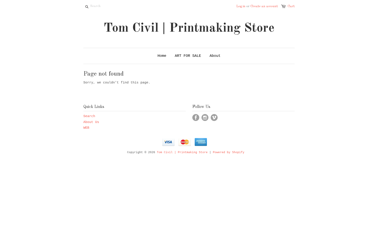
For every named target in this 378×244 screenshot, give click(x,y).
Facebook (195, 117)
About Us (91, 122)
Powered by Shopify (228, 152)
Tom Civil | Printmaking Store (189, 28)
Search (89, 116)
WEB (86, 128)
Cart (291, 6)
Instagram (204, 117)
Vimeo (214, 117)
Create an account (264, 6)
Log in (240, 6)
